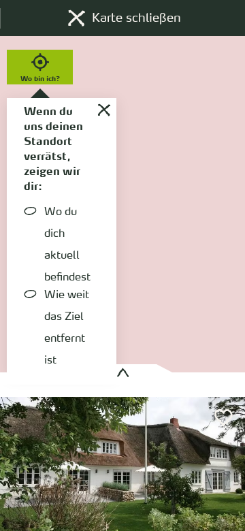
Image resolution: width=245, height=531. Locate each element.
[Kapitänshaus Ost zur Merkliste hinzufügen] (224, 418)
